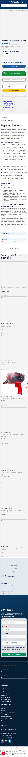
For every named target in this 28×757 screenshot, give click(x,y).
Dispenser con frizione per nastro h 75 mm (12, 435)
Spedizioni (3, 710)
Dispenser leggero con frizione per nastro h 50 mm (12, 511)
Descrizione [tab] (4, 117)
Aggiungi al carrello (14, 90)
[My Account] (23, 2)
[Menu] (3, 2)
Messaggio (5, 640)
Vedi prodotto (4, 295)
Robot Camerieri (5, 695)
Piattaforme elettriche (6, 697)
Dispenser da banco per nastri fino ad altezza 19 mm (13, 288)
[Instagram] (6, 741)
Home (2, 10)
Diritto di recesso (5, 714)
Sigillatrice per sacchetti (9, 363)
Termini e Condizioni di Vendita (8, 712)
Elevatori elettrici (5, 693)
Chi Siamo (3, 721)
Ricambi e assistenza (6, 716)
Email (4, 626)
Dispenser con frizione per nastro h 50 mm (12, 549)
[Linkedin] (9, 741)
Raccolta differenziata (6, 701)
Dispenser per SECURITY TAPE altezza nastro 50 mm (13, 473)
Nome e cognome (7, 620)
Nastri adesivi (4, 688)
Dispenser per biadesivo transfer (13, 80)
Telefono (5, 633)
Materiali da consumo (9, 10)
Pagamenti (3, 708)
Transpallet (3, 691)
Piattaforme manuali (6, 699)
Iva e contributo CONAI (6, 718)
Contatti (3, 723)
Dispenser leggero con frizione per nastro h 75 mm (12, 326)
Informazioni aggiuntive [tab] (7, 120)
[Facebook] (2, 741)
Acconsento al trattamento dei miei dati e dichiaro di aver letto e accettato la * (13, 649)
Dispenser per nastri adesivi (20, 10)
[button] (26, 2)
